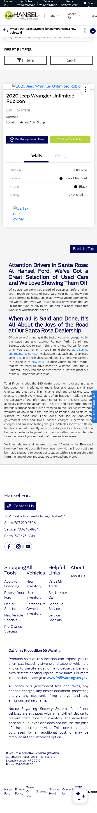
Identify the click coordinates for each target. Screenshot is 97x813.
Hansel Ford (8, 791)
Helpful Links (56, 570)
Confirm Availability (70, 139)
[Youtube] (27, 546)
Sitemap (41, 791)
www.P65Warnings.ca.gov (67, 678)
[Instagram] (18, 546)
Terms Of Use (30, 791)
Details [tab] (36, 156)
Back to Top (83, 249)
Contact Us (23, 506)
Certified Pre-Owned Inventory (36, 608)
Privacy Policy (20, 791)
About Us (78, 576)
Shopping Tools (15, 570)
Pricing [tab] (61, 156)
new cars (38, 362)
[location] (85, 3)
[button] (85, 89)
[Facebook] (8, 546)
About (78, 567)
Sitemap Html (54, 791)
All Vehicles (35, 570)
